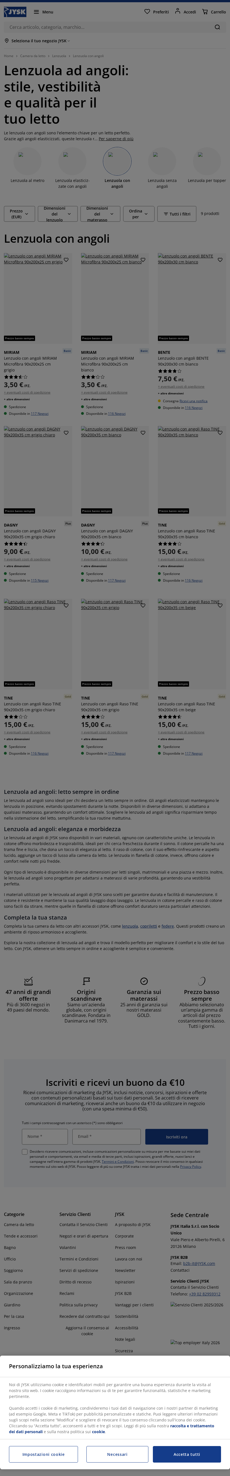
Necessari (117, 1454)
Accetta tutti (187, 1454)
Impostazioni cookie (43, 1454)
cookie (98, 1431)
